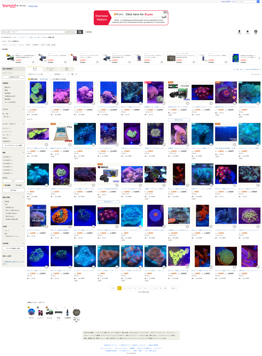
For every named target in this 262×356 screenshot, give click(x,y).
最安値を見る (178, 120)
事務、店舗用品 (88, 338)
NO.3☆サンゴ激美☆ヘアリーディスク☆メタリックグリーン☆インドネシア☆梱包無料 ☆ (38, 270)
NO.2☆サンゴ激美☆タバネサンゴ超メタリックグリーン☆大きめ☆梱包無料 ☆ (179, 270)
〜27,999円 (8, 167)
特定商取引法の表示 (111, 351)
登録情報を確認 (33, 6)
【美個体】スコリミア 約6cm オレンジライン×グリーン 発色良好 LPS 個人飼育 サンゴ (179, 230)
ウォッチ (248, 33)
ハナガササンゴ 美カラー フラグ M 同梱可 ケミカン (38, 189)
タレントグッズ (128, 338)
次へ (258, 58)
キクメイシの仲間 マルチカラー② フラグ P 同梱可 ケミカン (132, 270)
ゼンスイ (4, 45)
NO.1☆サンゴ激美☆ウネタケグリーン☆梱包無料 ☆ (249, 189)
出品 (256, 33)
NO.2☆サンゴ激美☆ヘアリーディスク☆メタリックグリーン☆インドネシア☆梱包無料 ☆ (85, 230)
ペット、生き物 (170, 335)
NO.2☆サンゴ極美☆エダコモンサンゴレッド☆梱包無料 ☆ (202, 230)
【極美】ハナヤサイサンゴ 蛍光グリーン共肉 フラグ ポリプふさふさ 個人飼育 (155, 189)
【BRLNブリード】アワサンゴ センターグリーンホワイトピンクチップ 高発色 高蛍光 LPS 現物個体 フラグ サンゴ (155, 148)
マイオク (239, 33)
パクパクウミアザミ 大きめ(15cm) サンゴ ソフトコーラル (108, 107)
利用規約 (132, 348)
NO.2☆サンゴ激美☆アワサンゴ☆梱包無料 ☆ (226, 270)
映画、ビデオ (129, 332)
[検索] (258, 1)
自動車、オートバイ (101, 335)
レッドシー (13, 45)
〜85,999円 (8, 173)
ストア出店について (124, 351)
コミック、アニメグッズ (140, 338)
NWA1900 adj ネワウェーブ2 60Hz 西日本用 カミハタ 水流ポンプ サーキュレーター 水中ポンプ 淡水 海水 (179, 107)
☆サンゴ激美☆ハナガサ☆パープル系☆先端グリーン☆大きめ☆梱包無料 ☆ (85, 189)
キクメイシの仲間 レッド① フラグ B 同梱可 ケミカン (108, 270)
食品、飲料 (149, 335)
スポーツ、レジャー (89, 335)
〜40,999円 (8, 170)
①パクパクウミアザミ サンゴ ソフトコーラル (85, 107)
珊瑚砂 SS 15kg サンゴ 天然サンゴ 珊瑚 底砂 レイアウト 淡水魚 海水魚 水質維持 (61, 148)
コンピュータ (99, 332)
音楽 (117, 332)
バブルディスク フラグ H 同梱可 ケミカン (249, 148)
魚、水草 (37, 37)
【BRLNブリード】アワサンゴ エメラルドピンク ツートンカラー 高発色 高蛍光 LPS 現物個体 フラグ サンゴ (61, 189)
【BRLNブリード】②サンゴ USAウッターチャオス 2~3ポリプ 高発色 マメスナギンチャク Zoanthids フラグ (155, 230)
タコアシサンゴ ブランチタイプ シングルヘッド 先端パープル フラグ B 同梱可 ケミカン (85, 148)
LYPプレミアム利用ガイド (144, 348)
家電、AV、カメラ (109, 332)
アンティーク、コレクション (166, 332)
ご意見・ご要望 (137, 351)
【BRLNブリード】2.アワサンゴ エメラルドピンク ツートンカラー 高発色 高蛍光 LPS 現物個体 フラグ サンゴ (132, 148)
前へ (3, 58)
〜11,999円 (7, 160)
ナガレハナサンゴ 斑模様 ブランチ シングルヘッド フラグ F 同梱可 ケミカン (202, 148)
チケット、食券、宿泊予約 (107, 338)
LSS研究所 (35, 45)
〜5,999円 (7, 157)
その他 (164, 338)
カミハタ (21, 45)
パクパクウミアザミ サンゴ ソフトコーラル (61, 107)
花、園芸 (96, 338)
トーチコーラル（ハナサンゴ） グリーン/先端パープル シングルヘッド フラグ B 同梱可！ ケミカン (249, 107)
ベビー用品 (119, 338)
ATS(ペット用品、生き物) (48, 45)
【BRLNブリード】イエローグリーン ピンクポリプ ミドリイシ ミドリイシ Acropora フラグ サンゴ (249, 270)
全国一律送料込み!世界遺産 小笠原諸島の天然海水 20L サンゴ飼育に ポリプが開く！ (226, 148)
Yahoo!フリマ (125, 345)
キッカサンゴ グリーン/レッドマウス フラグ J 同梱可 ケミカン (85, 270)
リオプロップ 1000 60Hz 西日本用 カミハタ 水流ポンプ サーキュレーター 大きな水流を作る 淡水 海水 (108, 189)
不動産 (150, 338)
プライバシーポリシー (106, 348)
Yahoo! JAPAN (225, 1)
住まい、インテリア (18, 37)
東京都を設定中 (44, 79)
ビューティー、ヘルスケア (137, 335)
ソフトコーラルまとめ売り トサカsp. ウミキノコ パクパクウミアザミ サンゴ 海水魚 (132, 189)
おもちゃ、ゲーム (139, 332)
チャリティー (157, 338)
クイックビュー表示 (76, 74)
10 (165, 288)
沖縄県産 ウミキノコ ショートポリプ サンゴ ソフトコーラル (179, 148)
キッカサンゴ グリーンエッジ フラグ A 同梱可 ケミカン (132, 230)
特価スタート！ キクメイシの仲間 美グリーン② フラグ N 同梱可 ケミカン (202, 189)
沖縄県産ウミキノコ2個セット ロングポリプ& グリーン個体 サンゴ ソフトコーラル (155, 107)
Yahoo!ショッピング (138, 345)
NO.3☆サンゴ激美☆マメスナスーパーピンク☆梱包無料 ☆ (108, 230)
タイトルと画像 (69, 74)
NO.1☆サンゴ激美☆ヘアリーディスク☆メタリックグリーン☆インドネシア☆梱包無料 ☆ (61, 270)
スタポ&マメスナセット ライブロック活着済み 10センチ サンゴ (226, 230)
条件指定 (88, 32)
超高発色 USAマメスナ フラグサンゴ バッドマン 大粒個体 (226, 107)
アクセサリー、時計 (122, 335)
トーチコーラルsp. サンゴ (105, 148)
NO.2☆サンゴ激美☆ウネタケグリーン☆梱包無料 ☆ (132, 107)
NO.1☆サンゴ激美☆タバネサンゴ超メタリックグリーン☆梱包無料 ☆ (38, 148)
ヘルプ (233, 1)
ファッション (112, 335)
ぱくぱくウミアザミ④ (33, 230)
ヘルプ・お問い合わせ (150, 351)
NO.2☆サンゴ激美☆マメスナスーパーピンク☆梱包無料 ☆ (226, 189)
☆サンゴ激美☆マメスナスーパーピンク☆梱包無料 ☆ (202, 107)
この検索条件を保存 (13, 77)
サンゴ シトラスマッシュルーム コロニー (38, 107)
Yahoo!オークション (110, 345)
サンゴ (45, 37)
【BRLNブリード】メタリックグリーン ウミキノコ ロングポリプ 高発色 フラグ (249, 230)
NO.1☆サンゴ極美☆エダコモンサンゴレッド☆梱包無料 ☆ (179, 189)
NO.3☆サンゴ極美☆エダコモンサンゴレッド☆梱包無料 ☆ (202, 270)
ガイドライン (158, 348)
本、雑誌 (121, 332)
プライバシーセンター (121, 348)
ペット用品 (30, 37)
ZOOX (28, 45)
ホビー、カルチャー (150, 332)
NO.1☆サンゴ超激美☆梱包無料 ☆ (60, 230)
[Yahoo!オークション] (14, 5)
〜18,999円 (8, 163)
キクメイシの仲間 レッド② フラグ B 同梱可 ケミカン (155, 270)
